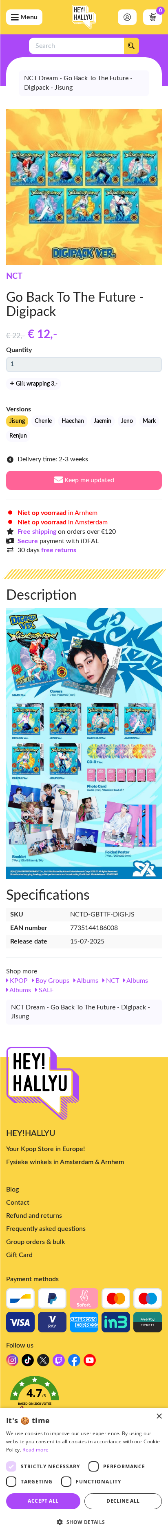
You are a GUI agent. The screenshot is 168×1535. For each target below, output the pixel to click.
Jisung (17, 421)
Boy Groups (51, 980)
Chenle (43, 421)
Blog (12, 1189)
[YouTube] (90, 1362)
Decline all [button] (122, 1500)
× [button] (159, 1416)
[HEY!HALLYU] (84, 17)
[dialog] (84, 1471)
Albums (86, 980)
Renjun (18, 436)
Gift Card (19, 1255)
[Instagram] (12, 1362)
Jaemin (102, 421)
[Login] (127, 17)
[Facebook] (74, 1362)
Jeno (127, 421)
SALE (45, 990)
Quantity (19, 350)
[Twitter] (43, 1362)
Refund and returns (34, 1215)
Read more (35, 1449)
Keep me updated (88, 480)
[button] (84, 1398)
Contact (17, 1202)
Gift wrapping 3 (36, 384)
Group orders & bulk (35, 1242)
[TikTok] (28, 1362)
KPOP (18, 980)
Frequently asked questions (46, 1229)
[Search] (131, 46)
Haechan (73, 421)
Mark (149, 421)
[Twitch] (59, 1362)
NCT (14, 276)
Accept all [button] (43, 1500)
